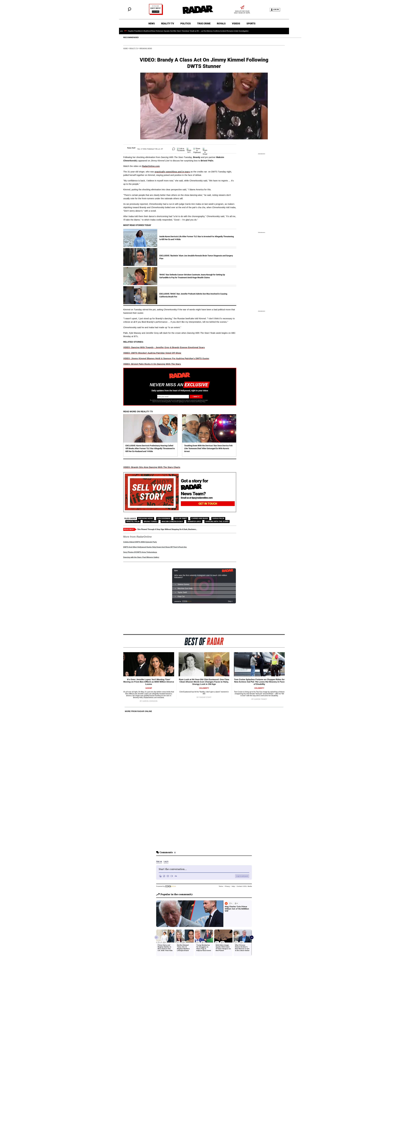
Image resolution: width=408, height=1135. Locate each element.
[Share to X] (189, 149)
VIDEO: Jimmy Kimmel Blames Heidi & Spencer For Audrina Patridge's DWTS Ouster (166, 358)
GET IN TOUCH (207, 503)
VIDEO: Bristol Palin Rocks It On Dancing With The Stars (152, 364)
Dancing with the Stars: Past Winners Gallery (141, 557)
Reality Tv (133, 48)
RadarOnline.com (151, 166)
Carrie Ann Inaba (199, 518)
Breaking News (146, 48)
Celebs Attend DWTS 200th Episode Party (140, 542)
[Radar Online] (198, 9)
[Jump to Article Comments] (173, 149)
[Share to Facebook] (181, 149)
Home (125, 48)
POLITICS (185, 23)
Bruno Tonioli (150, 521)
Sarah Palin (218, 518)
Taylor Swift (180, 518)
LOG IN (276, 9)
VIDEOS (236, 23)
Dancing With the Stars (217, 521)
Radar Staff (131, 148)
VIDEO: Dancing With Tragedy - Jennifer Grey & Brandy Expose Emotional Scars (164, 347)
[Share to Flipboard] (197, 149)
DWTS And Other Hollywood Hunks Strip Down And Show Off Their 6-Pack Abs (155, 547)
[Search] (129, 11)
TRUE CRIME (203, 23)
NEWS (151, 23)
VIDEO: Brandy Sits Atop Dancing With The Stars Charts (151, 467)
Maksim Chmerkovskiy (172, 521)
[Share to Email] (205, 149)
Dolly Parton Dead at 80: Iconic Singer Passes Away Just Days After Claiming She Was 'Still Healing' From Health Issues (233, 31)
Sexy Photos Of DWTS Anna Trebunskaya (140, 552)
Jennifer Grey (194, 521)
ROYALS (221, 23)
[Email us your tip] (156, 14)
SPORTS (250, 23)
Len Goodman (163, 518)
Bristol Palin (133, 521)
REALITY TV (167, 23)
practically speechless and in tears (172, 172)
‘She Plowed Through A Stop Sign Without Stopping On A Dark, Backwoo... (167, 529)
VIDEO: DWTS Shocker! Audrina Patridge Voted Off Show (152, 353)
